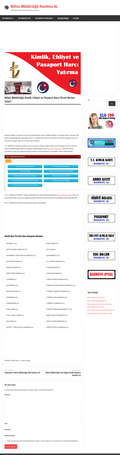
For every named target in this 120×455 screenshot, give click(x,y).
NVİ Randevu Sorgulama (43, 18)
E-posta (8, 429)
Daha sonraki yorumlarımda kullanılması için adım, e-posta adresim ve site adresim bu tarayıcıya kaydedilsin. (42, 441)
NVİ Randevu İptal (24, 18)
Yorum (7, 395)
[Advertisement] (42, 37)
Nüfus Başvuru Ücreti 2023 (96, 297)
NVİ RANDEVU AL (7, 18)
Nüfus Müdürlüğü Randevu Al (97, 301)
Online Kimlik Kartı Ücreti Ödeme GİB (99, 313)
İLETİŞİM (76, 18)
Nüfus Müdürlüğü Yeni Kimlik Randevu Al (100, 310)
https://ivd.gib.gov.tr (54, 149)
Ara (89, 100)
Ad (6, 423)
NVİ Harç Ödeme (63, 18)
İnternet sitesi (10, 435)
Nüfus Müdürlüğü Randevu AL (34, 6)
